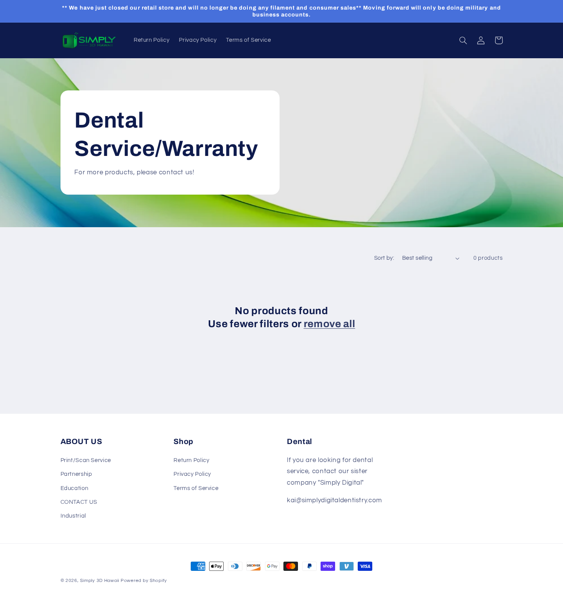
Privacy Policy (192, 474)
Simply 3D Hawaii (99, 581)
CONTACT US (79, 502)
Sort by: (384, 258)
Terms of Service (195, 488)
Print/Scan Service (86, 460)
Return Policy (191, 460)
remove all (329, 323)
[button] (463, 40)
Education (74, 488)
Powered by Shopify (144, 581)
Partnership (76, 474)
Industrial (73, 516)
